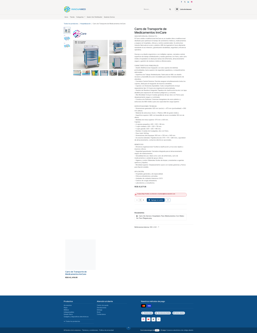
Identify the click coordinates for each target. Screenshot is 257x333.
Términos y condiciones (90, 330)
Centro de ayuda (102, 305)
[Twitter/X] (159, 319)
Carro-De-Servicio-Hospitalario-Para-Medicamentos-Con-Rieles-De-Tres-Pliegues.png (160, 217)
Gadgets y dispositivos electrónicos (76, 317)
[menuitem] (66, 17)
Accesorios (68, 305)
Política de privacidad (106, 330)
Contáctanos (101, 314)
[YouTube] (148, 319)
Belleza (66, 310)
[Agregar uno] (144, 200)
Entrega (99, 310)
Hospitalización (85, 24)
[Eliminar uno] (137, 200)
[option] (128, 259)
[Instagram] (191, 1)
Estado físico (68, 314)
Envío (99, 312)
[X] (184, 1)
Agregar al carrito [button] (157, 200)
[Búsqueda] (170, 9)
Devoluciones (101, 308)
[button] (74, 56)
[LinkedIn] (188, 1)
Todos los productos (72, 321)
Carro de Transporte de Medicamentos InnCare (76, 273)
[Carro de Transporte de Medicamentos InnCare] (80, 254)
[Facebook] (181, 1)
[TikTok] (153, 319)
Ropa (65, 308)
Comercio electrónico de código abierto (179, 330)
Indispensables (69, 312)
